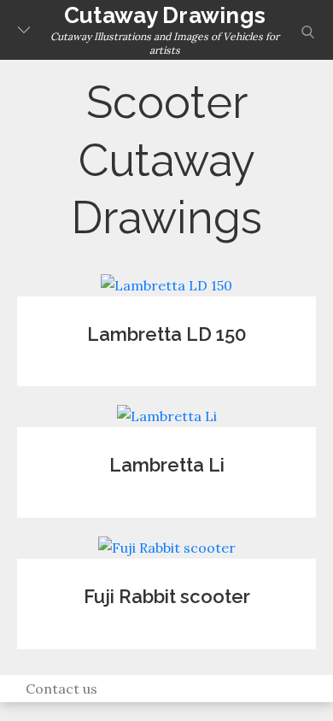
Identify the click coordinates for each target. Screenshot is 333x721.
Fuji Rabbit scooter (167, 596)
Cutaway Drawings (165, 15)
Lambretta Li (167, 465)
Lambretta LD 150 (167, 334)
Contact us (61, 688)
